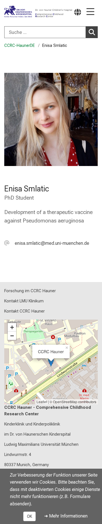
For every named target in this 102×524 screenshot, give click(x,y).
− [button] (12, 335)
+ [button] (12, 327)
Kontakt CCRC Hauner (24, 311)
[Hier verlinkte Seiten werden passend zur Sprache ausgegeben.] (77, 12)
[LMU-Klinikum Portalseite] (21, 12)
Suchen (92, 32)
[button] (46, 243)
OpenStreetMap (65, 401)
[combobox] (51, 32)
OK (29, 516)
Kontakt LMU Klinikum (24, 301)
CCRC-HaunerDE (19, 45)
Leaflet (42, 401)
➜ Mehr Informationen (66, 516)
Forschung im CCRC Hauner (30, 291)
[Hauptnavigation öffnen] (90, 12)
